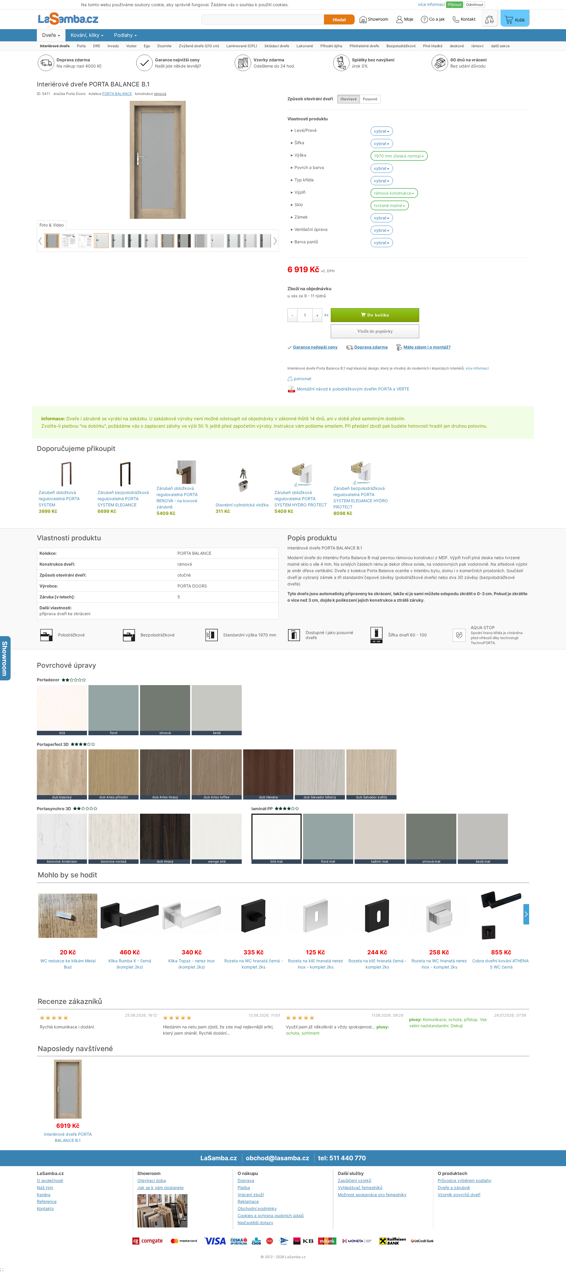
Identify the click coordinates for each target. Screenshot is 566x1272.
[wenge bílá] (217, 838)
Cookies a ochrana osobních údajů (271, 1215)
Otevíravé (348, 99)
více (431, 4)
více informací (477, 368)
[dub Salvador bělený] (320, 774)
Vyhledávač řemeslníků (360, 1187)
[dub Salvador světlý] (371, 774)
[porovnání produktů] (489, 18)
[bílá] (62, 709)
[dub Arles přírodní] (113, 774)
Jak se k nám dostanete (160, 1187)
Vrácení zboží (251, 1194)
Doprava (246, 1180)
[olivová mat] (431, 838)
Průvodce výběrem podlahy (464, 1180)
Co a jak (437, 19)
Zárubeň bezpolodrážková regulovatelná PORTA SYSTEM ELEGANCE (123, 498)
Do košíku (377, 315)
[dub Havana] (268, 774)
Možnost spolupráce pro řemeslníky (372, 1194)
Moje (408, 19)
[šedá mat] (483, 838)
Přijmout (454, 4)
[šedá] (217, 709)
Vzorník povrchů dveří (459, 1194)
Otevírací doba (151, 1180)
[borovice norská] (113, 838)
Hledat (339, 19)
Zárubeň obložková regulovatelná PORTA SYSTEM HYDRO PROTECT (300, 498)
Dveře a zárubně (454, 1187)
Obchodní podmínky (257, 1208)
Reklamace (248, 1201)
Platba (244, 1187)
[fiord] (113, 709)
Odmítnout (474, 4)
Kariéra (43, 1194)
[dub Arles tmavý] (165, 774)
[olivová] (165, 709)
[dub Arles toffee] (217, 774)
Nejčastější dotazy (255, 1222)
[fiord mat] (328, 838)
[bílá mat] (276, 838)
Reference (47, 1201)
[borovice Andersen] (62, 838)
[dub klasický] (62, 774)
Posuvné (370, 99)
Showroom (377, 19)
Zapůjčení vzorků (354, 1180)
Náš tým (45, 1187)
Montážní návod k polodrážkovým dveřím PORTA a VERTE (353, 388)
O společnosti (50, 1180)
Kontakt (467, 19)
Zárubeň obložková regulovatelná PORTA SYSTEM (59, 498)
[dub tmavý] (165, 838)
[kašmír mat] (380, 838)
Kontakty (45, 1208)
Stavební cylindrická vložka (242, 504)
